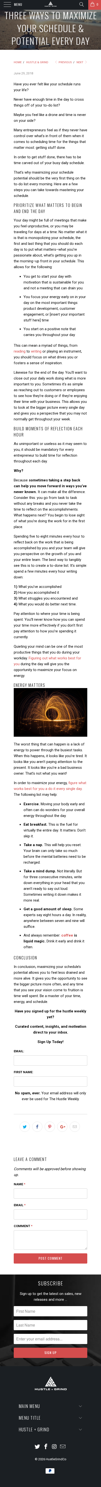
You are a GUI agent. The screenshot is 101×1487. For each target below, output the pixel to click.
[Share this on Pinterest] (50, 1127)
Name (19, 1184)
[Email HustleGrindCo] (63, 1447)
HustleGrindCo (56, 1459)
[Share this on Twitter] (25, 1127)
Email (19, 1205)
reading (19, 351)
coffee (67, 935)
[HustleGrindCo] (50, 5)
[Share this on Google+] (62, 1127)
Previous (65, 62)
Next (80, 62)
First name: (24, 1072)
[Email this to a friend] (75, 1127)
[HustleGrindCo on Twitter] (37, 1447)
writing (36, 351)
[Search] (81, 4)
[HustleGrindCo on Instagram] (54, 1447)
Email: (22, 1051)
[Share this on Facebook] (37, 1127)
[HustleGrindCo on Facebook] (46, 1447)
